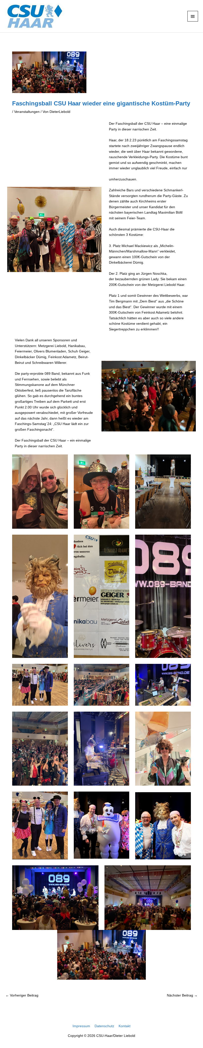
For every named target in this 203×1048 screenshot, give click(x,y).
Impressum (81, 1026)
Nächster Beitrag (182, 995)
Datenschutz (104, 1026)
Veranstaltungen (27, 112)
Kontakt (124, 1026)
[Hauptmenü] (192, 16)
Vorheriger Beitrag (21, 995)
